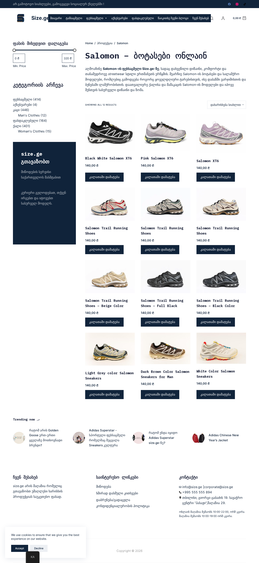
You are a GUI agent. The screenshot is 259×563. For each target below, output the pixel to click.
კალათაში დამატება (104, 177)
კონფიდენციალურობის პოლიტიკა (123, 506)
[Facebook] (229, 4)
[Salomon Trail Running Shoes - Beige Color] (110, 276)
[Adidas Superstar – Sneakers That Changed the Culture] (79, 438)
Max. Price (69, 66)
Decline (39, 548)
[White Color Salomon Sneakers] (221, 348)
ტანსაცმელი (74, 18)
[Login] (223, 18)
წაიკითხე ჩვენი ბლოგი (173, 18)
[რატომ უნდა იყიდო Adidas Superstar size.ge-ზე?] (139, 438)
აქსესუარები (119, 18)
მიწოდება (103, 486)
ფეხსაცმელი (94, 18)
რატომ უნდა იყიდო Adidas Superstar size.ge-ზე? (163, 438)
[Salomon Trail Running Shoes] (110, 204)
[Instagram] (237, 4)
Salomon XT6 (207, 161)
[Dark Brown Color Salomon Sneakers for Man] (165, 348)
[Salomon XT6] (221, 133)
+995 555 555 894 (197, 492)
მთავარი (56, 18)
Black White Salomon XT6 (108, 158)
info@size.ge (192, 487)
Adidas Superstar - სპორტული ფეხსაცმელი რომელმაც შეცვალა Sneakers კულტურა (107, 437)
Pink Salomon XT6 (157, 158)
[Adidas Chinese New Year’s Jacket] (198, 438)
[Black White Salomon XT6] (110, 132)
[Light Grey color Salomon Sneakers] (110, 349)
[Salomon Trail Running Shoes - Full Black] (165, 276)
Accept (19, 548)
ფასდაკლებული (143, 18)
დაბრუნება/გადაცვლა (113, 500)
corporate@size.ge (218, 487)
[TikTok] (244, 4)
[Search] (211, 18)
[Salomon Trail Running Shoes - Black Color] (221, 276)
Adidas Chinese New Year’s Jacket (224, 437)
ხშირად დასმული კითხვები (117, 493)
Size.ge (40, 18)
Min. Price (19, 66)
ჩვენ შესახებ (200, 18)
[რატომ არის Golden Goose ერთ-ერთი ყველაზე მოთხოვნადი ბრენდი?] (19, 438)
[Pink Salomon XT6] (165, 132)
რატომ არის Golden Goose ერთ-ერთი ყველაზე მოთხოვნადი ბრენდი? (45, 437)
